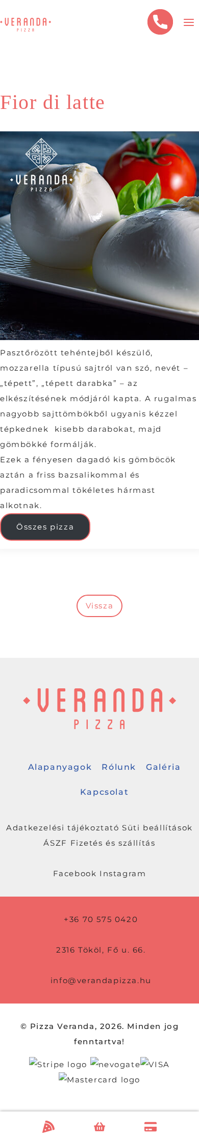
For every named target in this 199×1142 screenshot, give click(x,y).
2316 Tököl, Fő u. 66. (101, 950)
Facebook (75, 873)
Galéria (163, 767)
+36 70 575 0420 (101, 919)
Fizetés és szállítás (113, 843)
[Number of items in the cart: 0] (100, 1127)
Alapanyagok (60, 767)
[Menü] (48, 1126)
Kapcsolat (104, 792)
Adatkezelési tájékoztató (62, 827)
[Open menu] (188, 25)
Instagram (123, 873)
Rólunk (119, 767)
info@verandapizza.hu (101, 980)
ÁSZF (55, 843)
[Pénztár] (150, 1126)
